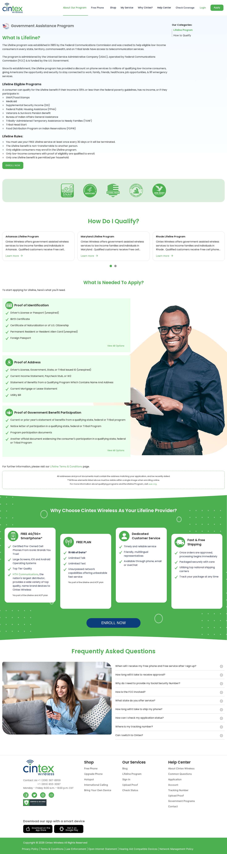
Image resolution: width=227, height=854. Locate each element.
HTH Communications (25, 574)
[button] (170, 666)
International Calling (96, 784)
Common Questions (180, 773)
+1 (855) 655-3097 (49, 784)
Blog (125, 768)
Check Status (130, 790)
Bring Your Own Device (97, 790)
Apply (217, 7)
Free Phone (90, 768)
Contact (173, 806)
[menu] (115, 7)
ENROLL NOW (13, 165)
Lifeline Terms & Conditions (66, 466)
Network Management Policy (176, 848)
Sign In (126, 779)
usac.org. (152, 484)
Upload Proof (130, 784)
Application (175, 779)
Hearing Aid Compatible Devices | (139, 848)
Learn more (12, 255)
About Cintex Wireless (181, 768)
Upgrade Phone (93, 773)
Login (203, 7)
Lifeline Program (183, 29)
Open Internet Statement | (103, 848)
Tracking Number (178, 790)
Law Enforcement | (77, 848)
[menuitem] (73, 7)
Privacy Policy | (31, 848)
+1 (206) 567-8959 (49, 780)
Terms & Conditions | (53, 848)
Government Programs (181, 801)
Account (173, 784)
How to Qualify (182, 35)
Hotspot (89, 779)
